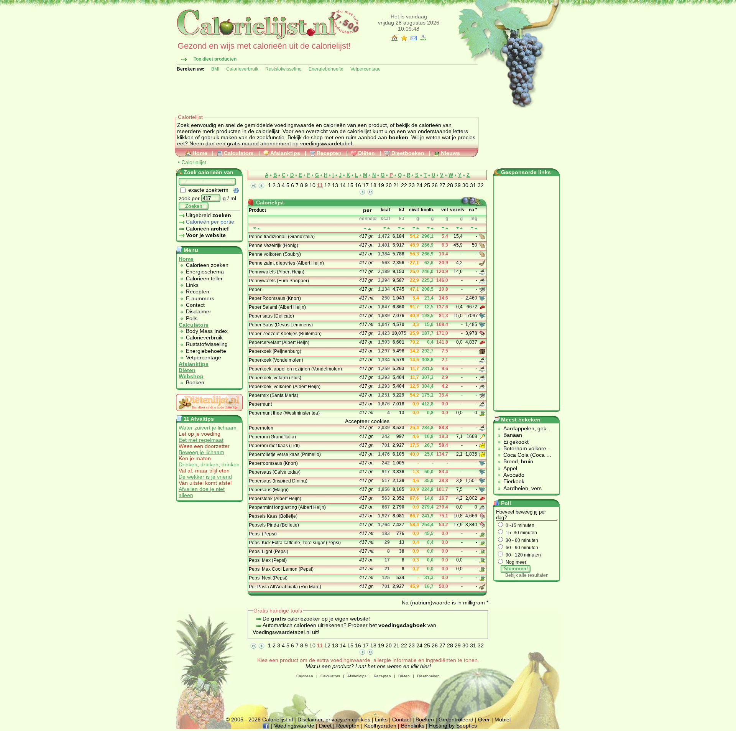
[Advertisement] (314, 93)
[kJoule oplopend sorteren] (399, 228)
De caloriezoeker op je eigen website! (316, 619)
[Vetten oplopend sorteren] (443, 228)
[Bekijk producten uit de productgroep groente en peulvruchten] (482, 436)
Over (484, 719)
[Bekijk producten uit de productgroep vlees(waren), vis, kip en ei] (482, 307)
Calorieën (207, 229)
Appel (510, 468)
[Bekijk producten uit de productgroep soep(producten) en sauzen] (482, 298)
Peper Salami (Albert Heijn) (277, 307)
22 (404, 185)
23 (412, 185)
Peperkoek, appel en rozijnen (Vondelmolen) (295, 369)
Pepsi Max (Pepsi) (268, 560)
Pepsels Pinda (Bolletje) (274, 525)
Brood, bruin (518, 461)
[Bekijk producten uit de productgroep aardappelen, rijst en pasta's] (482, 236)
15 (350, 185)
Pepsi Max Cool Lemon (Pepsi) (281, 569)
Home (199, 153)
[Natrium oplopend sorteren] (472, 228)
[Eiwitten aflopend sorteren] (417, 228)
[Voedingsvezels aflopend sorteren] (461, 228)
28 (450, 185)
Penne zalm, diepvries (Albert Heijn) (286, 263)
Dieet (325, 726)
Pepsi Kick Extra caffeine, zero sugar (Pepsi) (295, 542)
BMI (215, 69)
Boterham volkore (524, 448)
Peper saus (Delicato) (271, 316)
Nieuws (450, 153)
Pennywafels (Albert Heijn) (276, 272)
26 (435, 185)
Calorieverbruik (242, 69)
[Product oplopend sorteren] (254, 228)
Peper (255, 289)
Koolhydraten (380, 726)
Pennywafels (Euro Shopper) (279, 280)
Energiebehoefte (326, 69)
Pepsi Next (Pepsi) (268, 578)
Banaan (512, 435)
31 (473, 185)
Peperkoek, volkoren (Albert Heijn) (284, 386)
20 (389, 185)
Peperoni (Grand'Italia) (272, 437)
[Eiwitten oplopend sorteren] (413, 228)
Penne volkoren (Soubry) (275, 254)
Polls (191, 318)
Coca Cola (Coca (524, 455)
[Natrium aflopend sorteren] (476, 228)
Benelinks (412, 726)
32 (481, 185)
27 (442, 185)
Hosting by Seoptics (453, 726)
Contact (195, 305)
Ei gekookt (516, 442)
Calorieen (304, 676)
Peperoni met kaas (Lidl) (274, 445)
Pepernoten (261, 428)
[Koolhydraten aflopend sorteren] (432, 228)
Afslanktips (285, 153)
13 (335, 185)
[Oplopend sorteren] (365, 229)
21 (396, 185)
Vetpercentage (365, 69)
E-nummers (200, 298)
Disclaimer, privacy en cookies (333, 719)
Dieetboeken (407, 153)
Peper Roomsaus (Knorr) (275, 298)
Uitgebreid (208, 215)
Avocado (513, 475)
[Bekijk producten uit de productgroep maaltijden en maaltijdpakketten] (482, 262)
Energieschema (205, 271)
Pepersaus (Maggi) (269, 489)
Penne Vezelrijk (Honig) (273, 245)
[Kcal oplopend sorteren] (384, 228)
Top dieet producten (215, 59)
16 (358, 185)
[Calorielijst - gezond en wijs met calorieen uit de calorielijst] (267, 39)
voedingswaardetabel (326, 143)
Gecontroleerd (456, 719)
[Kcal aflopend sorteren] (388, 228)
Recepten (329, 153)
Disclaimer (198, 311)
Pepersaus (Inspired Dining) (278, 481)
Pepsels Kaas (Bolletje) (273, 516)
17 (366, 185)
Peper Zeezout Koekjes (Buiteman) (285, 333)
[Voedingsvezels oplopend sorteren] (457, 228)
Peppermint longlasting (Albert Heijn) (287, 507)
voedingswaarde (294, 125)
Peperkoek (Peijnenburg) (275, 351)
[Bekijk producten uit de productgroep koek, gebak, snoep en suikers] (482, 271)
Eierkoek (513, 481)
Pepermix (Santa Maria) (273, 395)
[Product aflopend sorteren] (258, 228)
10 (312, 185)
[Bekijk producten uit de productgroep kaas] (482, 445)
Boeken (195, 382)
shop (317, 137)
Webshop (191, 376)
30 (465, 185)
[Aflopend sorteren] (369, 229)
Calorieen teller (204, 278)
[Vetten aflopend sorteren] (446, 228)
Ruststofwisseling (283, 69)
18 (373, 185)
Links (192, 285)
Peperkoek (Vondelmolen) (276, 360)
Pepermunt (260, 404)
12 (327, 185)
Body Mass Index (207, 331)
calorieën (335, 125)
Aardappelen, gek (524, 428)
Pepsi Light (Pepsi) (268, 551)
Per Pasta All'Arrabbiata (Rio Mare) (285, 586)
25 (427, 185)
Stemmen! (516, 568)
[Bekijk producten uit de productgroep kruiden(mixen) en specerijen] (482, 289)
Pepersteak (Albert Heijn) (275, 498)
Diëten (366, 153)
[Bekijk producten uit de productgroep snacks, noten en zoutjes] (482, 333)
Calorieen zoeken (207, 265)
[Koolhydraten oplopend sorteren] (428, 228)
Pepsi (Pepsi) (263, 534)
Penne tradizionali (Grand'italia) (282, 236)
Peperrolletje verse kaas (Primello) (285, 454)
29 (458, 185)
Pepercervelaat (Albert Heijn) (279, 342)
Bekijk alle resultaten (527, 575)
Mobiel (503, 719)
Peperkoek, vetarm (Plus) (275, 377)
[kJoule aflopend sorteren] (403, 228)
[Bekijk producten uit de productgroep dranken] (482, 412)
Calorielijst (193, 162)
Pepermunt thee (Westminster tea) (284, 413)
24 (419, 185)
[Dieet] (209, 413)
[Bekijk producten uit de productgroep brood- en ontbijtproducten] (482, 351)
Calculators (239, 153)
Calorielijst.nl (277, 719)
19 (381, 185)
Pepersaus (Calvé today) (275, 472)
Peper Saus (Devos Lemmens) (281, 325)
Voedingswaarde (294, 726)
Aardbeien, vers (522, 488)
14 (343, 185)
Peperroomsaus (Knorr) (273, 463)
